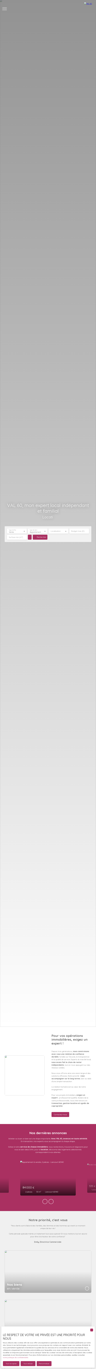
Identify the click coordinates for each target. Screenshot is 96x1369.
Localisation (56, 531)
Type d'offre (12, 530)
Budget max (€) (78, 531)
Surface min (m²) (16, 537)
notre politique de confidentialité (15, 1357)
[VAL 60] (89, 9)
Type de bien (33, 530)
